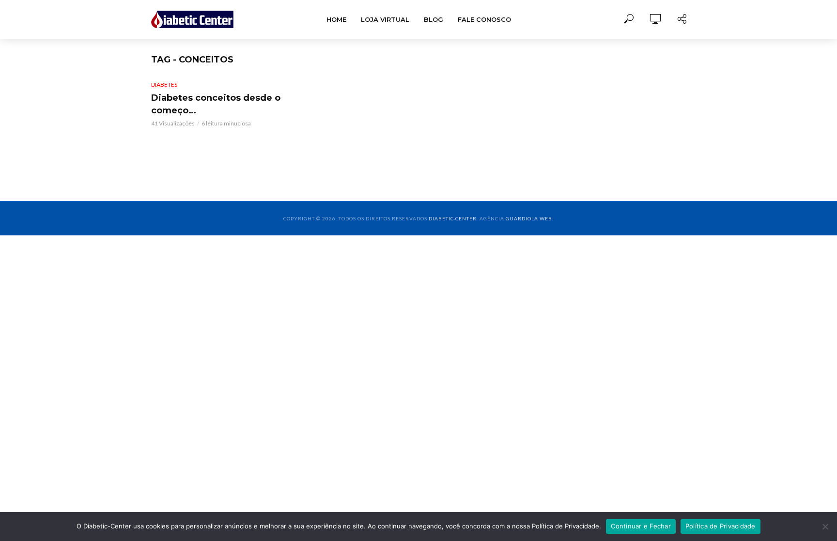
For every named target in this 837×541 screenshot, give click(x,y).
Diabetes (164, 84)
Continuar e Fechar (641, 526)
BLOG (433, 19)
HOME (336, 19)
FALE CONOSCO (484, 19)
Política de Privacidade (720, 526)
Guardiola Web (529, 218)
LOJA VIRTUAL (385, 19)
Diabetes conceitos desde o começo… (215, 104)
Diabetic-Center (453, 218)
